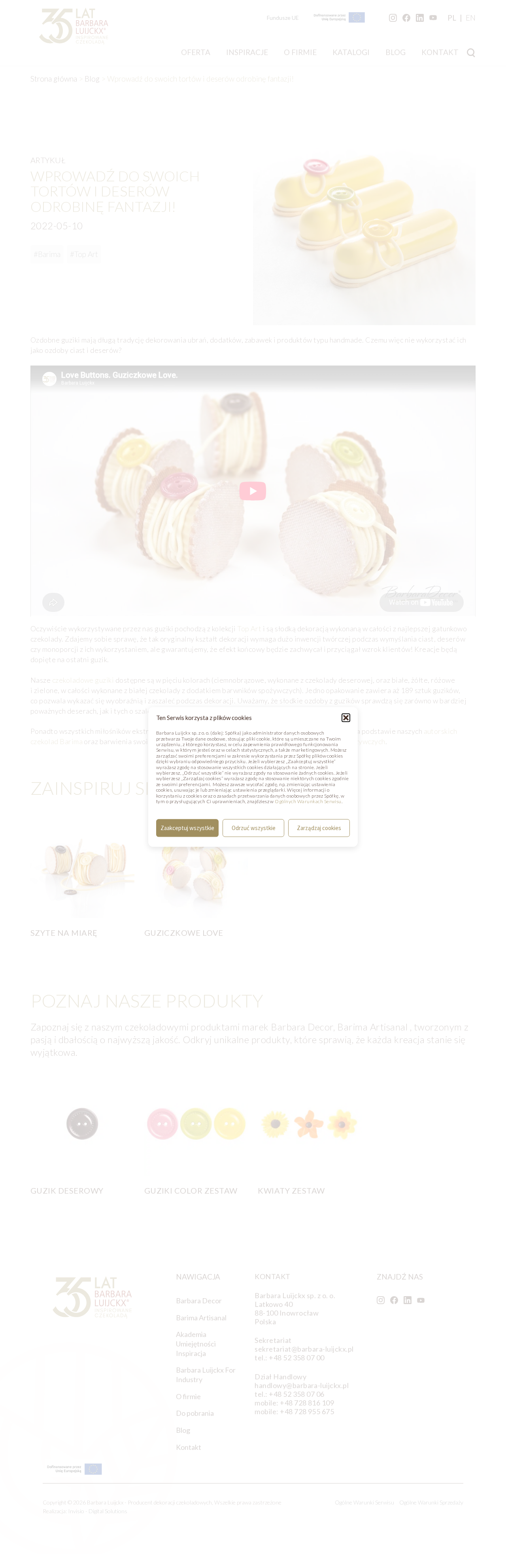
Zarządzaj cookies (319, 828)
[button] (346, 718)
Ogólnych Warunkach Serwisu (308, 801)
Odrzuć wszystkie (254, 828)
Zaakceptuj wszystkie (187, 828)
